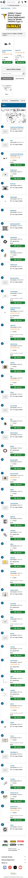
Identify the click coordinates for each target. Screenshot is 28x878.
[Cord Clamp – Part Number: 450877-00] (5, 608)
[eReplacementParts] (4, 2)
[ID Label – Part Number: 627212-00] (5, 770)
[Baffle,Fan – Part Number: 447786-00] (5, 521)
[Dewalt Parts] (13, 841)
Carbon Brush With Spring (7, 51)
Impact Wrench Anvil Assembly (15, 308)
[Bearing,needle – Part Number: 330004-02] (5, 464)
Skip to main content (13, 13)
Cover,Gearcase (14, 503)
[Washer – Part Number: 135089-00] (5, 450)
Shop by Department (7, 860)
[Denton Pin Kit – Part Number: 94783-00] (5, 813)
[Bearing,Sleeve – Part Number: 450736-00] (5, 437)
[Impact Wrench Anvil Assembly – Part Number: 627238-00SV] (5, 314)
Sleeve (11, 544)
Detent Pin (17, 50)
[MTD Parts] (5, 844)
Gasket (12, 489)
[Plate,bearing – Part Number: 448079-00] (5, 242)
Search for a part (7, 73)
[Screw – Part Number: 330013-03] (5, 623)
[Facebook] (4, 867)
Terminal (12, 647)
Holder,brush (13, 170)
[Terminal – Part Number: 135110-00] (5, 651)
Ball (11, 376)
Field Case (12, 557)
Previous (6, 100)
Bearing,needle (14, 460)
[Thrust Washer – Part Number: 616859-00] (5, 297)
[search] (19, 2)
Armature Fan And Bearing (16, 127)
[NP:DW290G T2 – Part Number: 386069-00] (5, 756)
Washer (12, 446)
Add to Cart (8, 62)
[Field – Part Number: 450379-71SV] (5, 145)
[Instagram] (10, 867)
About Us (4, 863)
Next (22, 100)
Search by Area (20, 78)
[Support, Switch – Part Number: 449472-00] (5, 594)
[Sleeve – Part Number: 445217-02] (5, 548)
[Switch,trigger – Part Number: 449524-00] (5, 201)
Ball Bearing (13, 210)
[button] (1, 2)
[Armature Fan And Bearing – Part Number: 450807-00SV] (5, 131)
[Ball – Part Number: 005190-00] (5, 423)
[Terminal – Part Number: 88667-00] (5, 783)
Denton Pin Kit (13, 806)
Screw (11, 617)
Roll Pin (12, 704)
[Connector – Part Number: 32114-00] (5, 535)
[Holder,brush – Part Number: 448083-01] (5, 174)
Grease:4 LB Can (14, 792)
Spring (12, 392)
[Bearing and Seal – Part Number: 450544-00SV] (5, 282)
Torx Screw (13, 571)
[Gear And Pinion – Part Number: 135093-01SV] (5, 479)
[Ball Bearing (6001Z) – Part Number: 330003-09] (5, 228)
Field (11, 140)
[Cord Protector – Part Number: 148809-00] (5, 666)
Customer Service (6, 857)
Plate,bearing (13, 237)
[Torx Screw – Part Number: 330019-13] (5, 578)
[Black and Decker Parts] (5, 841)
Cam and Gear (13, 405)
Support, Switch (14, 590)
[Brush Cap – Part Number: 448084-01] (5, 188)
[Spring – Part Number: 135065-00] (5, 397)
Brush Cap (12, 183)
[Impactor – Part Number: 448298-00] (5, 367)
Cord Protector (14, 660)
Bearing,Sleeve (14, 433)
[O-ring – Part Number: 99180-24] (5, 741)
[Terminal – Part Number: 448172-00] (5, 694)
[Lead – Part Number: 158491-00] (5, 681)
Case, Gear (12, 251)
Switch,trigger (13, 197)
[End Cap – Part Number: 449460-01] (5, 638)
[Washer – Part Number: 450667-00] (5, 727)
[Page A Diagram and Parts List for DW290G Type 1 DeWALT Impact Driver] (13, 115)
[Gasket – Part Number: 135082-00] (5, 494)
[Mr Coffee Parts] (20, 844)
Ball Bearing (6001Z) (15, 224)
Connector (12, 530)
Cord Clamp (13, 603)
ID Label (12, 765)
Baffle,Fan (12, 516)
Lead (11, 676)
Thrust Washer (14, 291)
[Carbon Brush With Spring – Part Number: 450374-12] (7, 44)
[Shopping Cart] (25, 2)
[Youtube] (20, 867)
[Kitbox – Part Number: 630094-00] (5, 829)
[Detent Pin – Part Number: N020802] (20, 44)
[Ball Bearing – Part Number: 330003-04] (5, 215)
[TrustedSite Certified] (13, 873)
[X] (15, 867)
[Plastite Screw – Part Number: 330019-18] (5, 269)
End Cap (12, 633)
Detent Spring (13, 344)
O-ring (11, 736)
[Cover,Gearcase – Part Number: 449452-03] (5, 508)
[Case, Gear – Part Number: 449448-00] (5, 255)
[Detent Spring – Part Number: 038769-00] (5, 351)
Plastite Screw (13, 264)
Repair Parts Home (5, 8)
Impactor (12, 362)
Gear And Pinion (14, 473)
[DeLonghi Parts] (13, 844)
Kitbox (11, 825)
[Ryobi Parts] (20, 841)
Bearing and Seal (14, 278)
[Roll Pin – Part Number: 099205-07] (5, 711)
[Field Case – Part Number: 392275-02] (5, 562)
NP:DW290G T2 (14, 752)
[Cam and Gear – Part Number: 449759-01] (5, 410)
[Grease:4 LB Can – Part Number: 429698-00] (5, 797)
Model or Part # (11, 2)
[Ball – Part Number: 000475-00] (5, 382)
